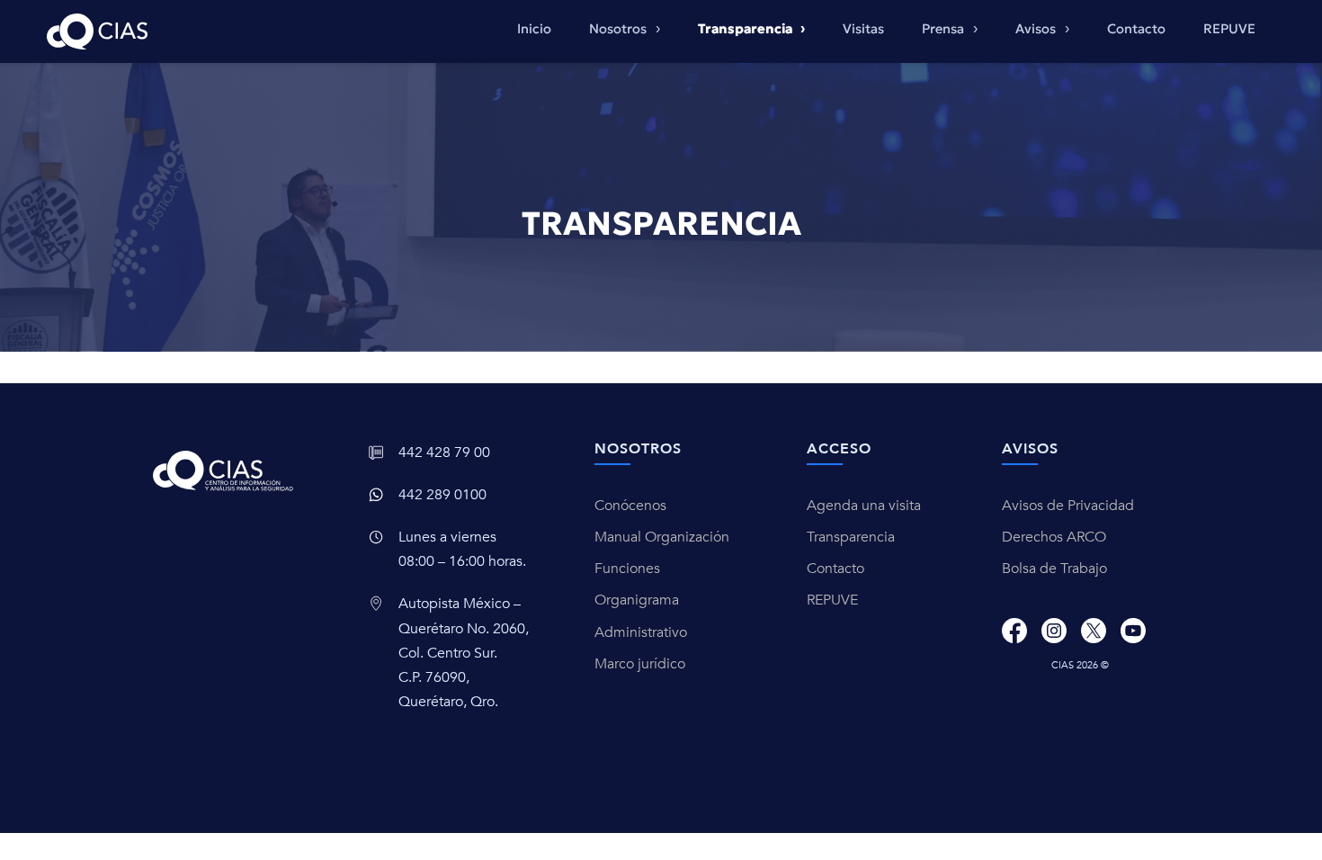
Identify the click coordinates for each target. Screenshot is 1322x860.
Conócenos (630, 505)
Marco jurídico (639, 664)
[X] (1093, 629)
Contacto (1136, 29)
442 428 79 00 (444, 452)
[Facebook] (1014, 629)
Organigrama (636, 600)
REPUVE (1229, 29)
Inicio (534, 29)
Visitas (863, 29)
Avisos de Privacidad (1068, 505)
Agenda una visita (864, 505)
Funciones (627, 568)
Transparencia (851, 537)
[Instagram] (1054, 629)
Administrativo (640, 632)
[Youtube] (1133, 629)
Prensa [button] (945, 29)
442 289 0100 (442, 495)
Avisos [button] (1037, 29)
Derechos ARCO (1054, 537)
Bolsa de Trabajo (1054, 568)
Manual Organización (661, 537)
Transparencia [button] (746, 29)
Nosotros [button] (619, 29)
